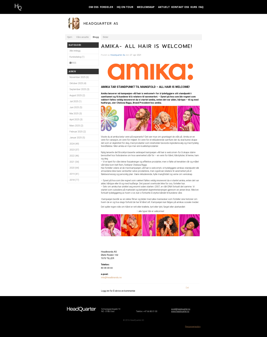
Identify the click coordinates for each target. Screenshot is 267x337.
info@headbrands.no (111, 277)
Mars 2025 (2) (76, 125)
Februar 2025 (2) (78, 131)
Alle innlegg (75, 50)
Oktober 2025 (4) (78, 83)
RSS (73, 63)
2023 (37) (74, 149)
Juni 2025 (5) (76, 107)
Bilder (105, 37)
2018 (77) (74, 180)
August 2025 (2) (77, 95)
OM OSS (93, 7)
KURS (193, 7)
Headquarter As (117, 55)
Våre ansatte (82, 37)
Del (187, 287)
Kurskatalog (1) (77, 57)
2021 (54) (74, 161)
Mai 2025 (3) (76, 113)
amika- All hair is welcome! (146, 46)
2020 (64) (74, 167)
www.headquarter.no (180, 311)
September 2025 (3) (79, 89)
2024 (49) (74, 143)
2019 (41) (74, 174)
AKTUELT (164, 7)
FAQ (200, 7)
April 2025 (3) (76, 119)
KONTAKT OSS (180, 7)
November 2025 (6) (79, 77)
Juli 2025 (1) (75, 101)
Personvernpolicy (193, 326)
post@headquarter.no (180, 309)
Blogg (96, 37)
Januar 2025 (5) (77, 137)
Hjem (69, 37)
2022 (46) (74, 155)
